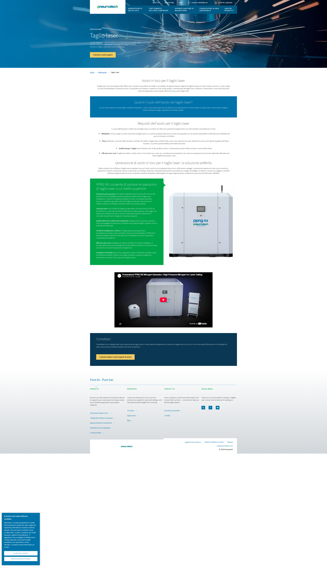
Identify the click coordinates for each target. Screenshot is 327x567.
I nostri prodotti (228, 9)
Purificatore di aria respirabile (209, 9)
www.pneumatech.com (225, 446)
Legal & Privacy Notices (193, 442)
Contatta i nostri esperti (103, 55)
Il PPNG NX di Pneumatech (105, 194)
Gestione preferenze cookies (214, 442)
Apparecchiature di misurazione (184, 9)
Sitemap (230, 442)
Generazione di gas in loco (135, 9)
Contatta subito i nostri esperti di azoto (115, 357)
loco (175, 91)
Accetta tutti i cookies (20, 553)
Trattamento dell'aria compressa (158, 9)
